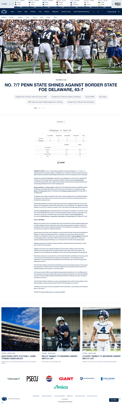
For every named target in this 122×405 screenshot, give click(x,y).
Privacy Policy (36, 396)
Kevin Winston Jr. (46, 216)
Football (3, 353)
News (41, 17)
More (55, 17)
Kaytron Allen (50, 187)
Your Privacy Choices (80, 396)
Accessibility (65, 399)
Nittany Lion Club (66, 11)
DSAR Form (70, 396)
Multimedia (55, 11)
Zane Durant (61, 216)
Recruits (47, 11)
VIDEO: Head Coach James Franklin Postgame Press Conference (45, 103)
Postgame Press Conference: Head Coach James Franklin (31, 97)
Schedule (20, 17)
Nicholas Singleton (39, 187)
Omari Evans (43, 191)
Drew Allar (50, 178)
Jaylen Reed (54, 216)
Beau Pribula (80, 180)
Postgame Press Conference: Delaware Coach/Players (66, 97)
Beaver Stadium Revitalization (81, 11)
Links (21, 7)
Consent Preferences (47, 396)
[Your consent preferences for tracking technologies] (2, 402)
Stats (34, 17)
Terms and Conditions (59, 396)
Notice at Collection (92, 396)
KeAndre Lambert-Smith (69, 191)
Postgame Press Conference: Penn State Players (80, 103)
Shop (26, 11)
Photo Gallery (103, 97)
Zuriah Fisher (71, 216)
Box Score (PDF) (91, 97)
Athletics (33, 11)
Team (27, 17)
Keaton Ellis (77, 214)
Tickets (19, 11)
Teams (12, 11)
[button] (13, 4)
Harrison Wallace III (77, 236)
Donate (48, 17)
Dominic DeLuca (44, 210)
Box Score (60, 121)
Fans (40, 11)
